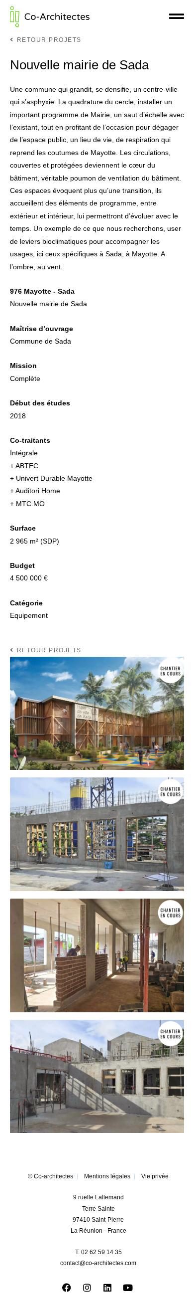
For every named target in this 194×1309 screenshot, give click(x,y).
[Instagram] (87, 1288)
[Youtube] (128, 1288)
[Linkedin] (107, 1288)
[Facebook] (67, 1288)
